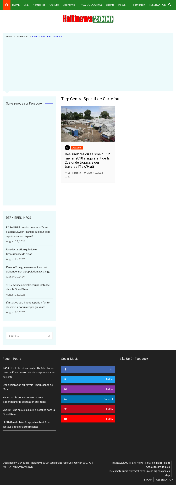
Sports (110, 5)
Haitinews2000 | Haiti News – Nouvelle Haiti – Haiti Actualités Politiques (140, 464)
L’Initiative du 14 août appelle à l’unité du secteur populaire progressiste (28, 304)
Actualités (39, 5)
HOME (16, 5)
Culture (54, 5)
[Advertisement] (88, 64)
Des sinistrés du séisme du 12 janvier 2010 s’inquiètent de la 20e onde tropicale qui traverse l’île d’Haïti (87, 160)
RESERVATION (157, 5)
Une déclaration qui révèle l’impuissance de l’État (21, 251)
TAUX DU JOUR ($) (90, 5)
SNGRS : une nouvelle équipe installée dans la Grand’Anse (28, 287)
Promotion (138, 5)
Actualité (76, 147)
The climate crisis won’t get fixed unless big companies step (139, 473)
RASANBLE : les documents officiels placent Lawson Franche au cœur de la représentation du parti (28, 232)
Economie (69, 5)
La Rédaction (74, 172)
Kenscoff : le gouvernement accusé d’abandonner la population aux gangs (28, 269)
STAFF (148, 479)
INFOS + (123, 5)
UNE (26, 5)
